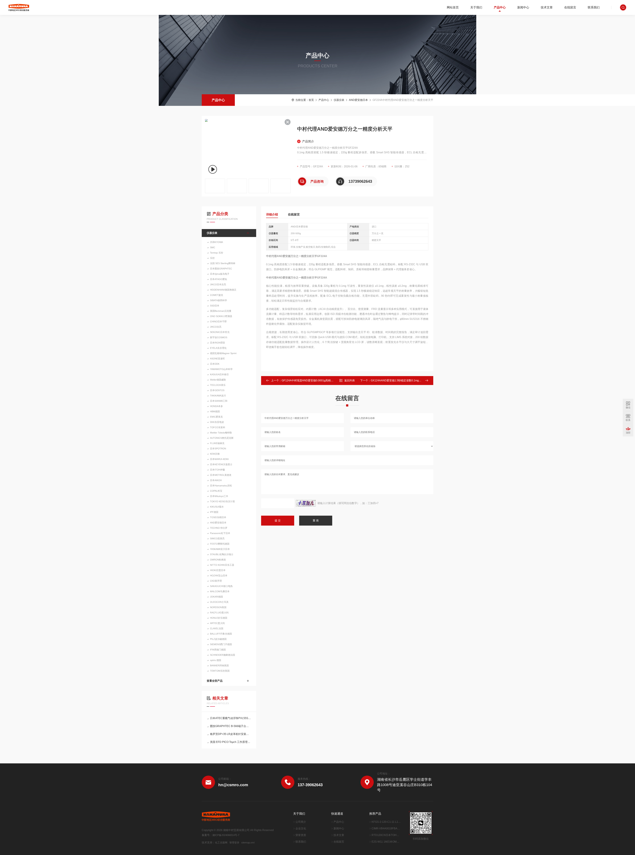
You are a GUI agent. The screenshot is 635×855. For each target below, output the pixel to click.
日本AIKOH (216, 480)
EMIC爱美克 (216, 416)
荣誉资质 (301, 835)
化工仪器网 (221, 842)
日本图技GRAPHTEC (221, 268)
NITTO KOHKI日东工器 (222, 565)
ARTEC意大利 (217, 623)
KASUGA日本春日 (219, 374)
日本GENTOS (217, 390)
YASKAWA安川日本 (220, 549)
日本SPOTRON (218, 448)
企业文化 (301, 828)
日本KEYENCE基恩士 (221, 464)
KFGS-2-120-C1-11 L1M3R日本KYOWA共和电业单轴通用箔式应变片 (386, 821)
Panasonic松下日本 (220, 533)
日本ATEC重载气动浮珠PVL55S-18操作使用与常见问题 (230, 718)
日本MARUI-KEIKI (219, 459)
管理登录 (234, 842)
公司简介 (301, 821)
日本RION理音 (217, 342)
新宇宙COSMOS (218, 337)
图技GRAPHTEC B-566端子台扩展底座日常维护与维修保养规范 (230, 726)
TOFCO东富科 (217, 427)
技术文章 (547, 7)
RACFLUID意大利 (219, 612)
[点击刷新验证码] (306, 503)
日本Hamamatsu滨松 (221, 485)
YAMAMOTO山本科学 (221, 369)
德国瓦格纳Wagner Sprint (223, 353)
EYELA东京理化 (218, 348)
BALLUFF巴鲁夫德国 (221, 633)
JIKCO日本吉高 (218, 284)
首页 (311, 100)
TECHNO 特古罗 (218, 528)
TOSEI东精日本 (218, 517)
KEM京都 (215, 453)
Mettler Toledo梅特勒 (221, 432)
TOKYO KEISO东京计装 (222, 501)
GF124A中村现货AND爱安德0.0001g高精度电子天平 (313, 380)
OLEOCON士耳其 (219, 602)
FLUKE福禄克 (217, 443)
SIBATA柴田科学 (218, 300)
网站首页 (453, 7)
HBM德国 (215, 411)
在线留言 (570, 7)
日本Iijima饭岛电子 (219, 274)
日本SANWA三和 (218, 401)
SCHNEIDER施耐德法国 (222, 655)
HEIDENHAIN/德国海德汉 (223, 289)
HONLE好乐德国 (218, 618)
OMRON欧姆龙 (218, 559)
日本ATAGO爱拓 (218, 279)
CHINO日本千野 (218, 321)
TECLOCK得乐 (218, 385)
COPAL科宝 (216, 491)
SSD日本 (214, 305)
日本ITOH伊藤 (217, 469)
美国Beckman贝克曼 (220, 311)
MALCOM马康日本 (220, 591)
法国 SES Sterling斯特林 (222, 263)
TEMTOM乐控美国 (220, 670)
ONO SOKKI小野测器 (221, 316)
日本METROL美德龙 (220, 475)
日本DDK (214, 364)
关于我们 (476, 7)
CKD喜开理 (216, 580)
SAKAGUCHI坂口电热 (221, 586)
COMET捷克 (216, 295)
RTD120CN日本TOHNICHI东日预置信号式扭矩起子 (386, 835)
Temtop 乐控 (216, 252)
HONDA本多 (216, 406)
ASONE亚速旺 (217, 358)
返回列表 (349, 380)
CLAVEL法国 (216, 628)
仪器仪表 (339, 100)
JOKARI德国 (216, 596)
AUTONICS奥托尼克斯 (221, 438)
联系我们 (594, 7)
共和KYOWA (216, 242)
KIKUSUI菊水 (217, 506)
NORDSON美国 (218, 607)
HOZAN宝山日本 (218, 575)
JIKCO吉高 (215, 326)
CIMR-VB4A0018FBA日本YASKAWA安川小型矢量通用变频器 (386, 828)
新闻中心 (523, 7)
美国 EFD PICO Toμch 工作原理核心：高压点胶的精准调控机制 (230, 742)
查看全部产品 (215, 680)
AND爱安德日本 (358, 100)
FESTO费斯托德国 (219, 543)
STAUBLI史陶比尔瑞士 (221, 554)
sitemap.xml (247, 842)
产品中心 (500, 7)
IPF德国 (214, 512)
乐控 (212, 258)
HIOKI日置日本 (218, 570)
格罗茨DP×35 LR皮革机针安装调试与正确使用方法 (230, 734)
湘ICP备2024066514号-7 (225, 835)
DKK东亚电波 (217, 422)
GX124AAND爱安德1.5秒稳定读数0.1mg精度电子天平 (403, 380)
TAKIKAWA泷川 (218, 395)
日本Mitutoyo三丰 (219, 496)
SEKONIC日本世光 (220, 332)
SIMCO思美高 (217, 538)
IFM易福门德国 (218, 649)
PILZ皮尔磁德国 (218, 639)
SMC (212, 247)
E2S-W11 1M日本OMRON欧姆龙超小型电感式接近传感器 (386, 841)
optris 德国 (215, 660)
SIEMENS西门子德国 (221, 644)
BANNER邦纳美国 (219, 665)
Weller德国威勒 (218, 379)
